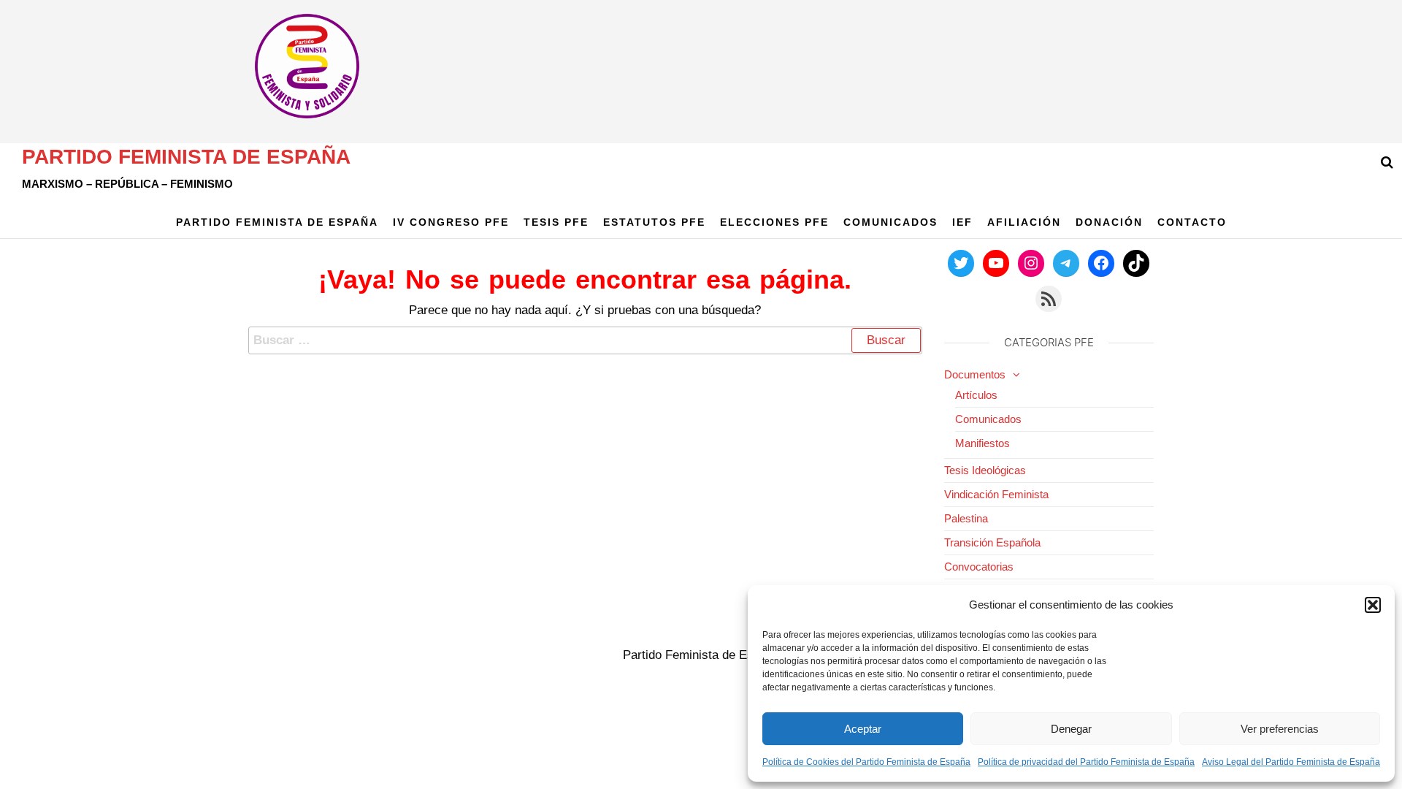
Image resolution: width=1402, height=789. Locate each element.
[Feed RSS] (1048, 299)
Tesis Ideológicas (985, 470)
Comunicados (890, 222)
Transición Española (992, 542)
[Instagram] (1031, 263)
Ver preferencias (1280, 729)
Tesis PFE (556, 222)
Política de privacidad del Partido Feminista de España (1086, 762)
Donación (1109, 222)
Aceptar (862, 729)
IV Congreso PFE (451, 222)
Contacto (1192, 222)
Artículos (976, 395)
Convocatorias (979, 566)
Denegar (1071, 729)
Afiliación (1024, 222)
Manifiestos (982, 443)
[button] (1372, 605)
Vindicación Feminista (996, 494)
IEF (962, 222)
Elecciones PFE (774, 222)
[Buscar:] (585, 340)
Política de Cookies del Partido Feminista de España (866, 762)
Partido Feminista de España (186, 156)
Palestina (966, 518)
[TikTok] (1136, 263)
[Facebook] (1101, 263)
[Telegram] (1066, 263)
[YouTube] (996, 263)
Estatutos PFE (654, 222)
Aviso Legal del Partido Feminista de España (1291, 762)
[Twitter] (961, 263)
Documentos (974, 374)
